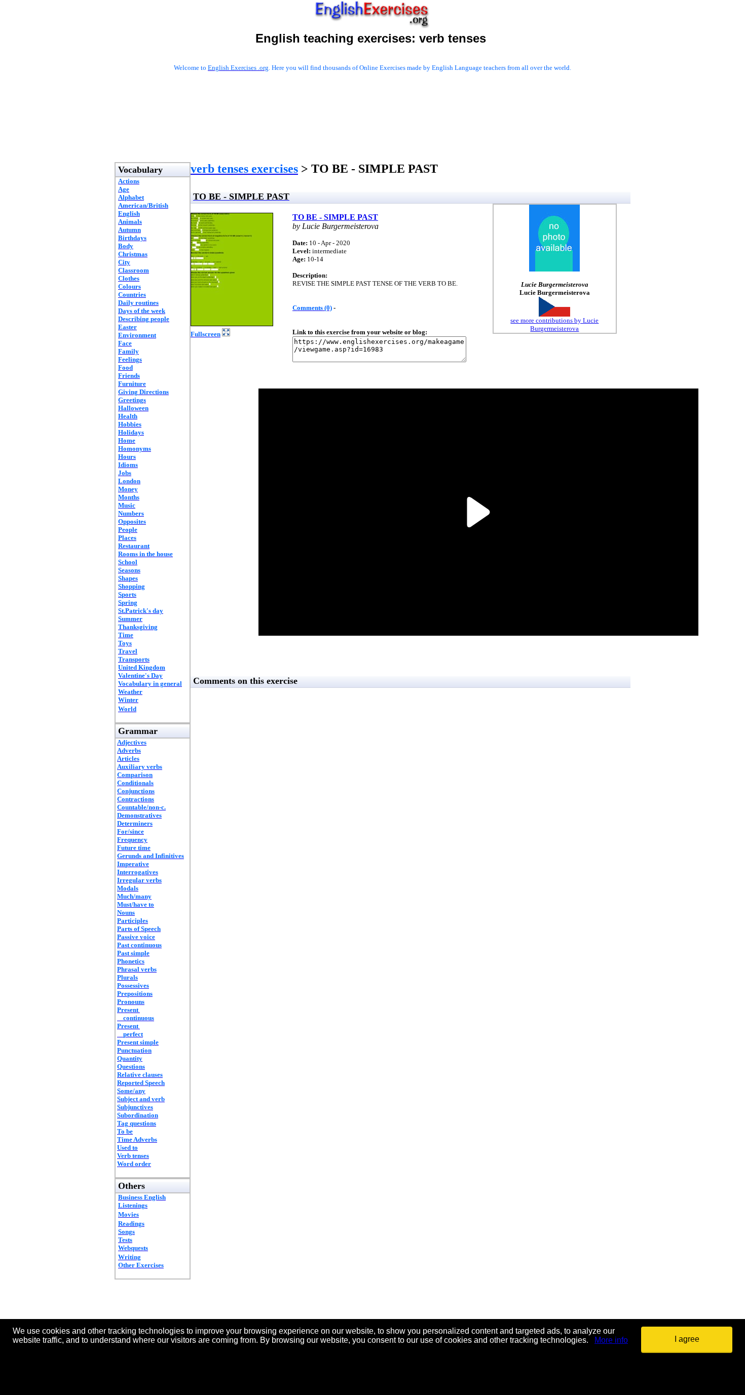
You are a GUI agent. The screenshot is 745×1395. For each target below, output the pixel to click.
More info (611, 1340)
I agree (687, 1339)
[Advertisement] (372, 130)
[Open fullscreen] (226, 333)
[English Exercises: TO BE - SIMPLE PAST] (232, 323)
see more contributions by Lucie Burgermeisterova (554, 324)
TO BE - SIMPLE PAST (335, 217)
